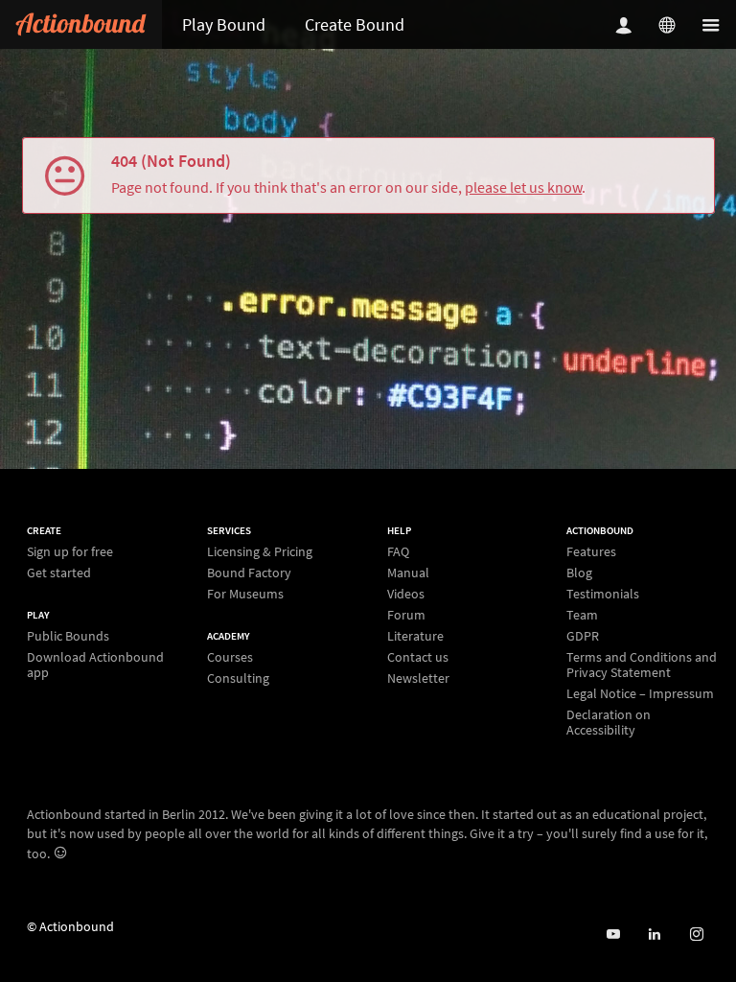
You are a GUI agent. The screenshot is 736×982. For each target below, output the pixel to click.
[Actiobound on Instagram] (696, 934)
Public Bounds (68, 636)
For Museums (245, 593)
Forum (406, 614)
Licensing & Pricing (259, 552)
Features (591, 552)
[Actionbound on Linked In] (654, 934)
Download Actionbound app (95, 664)
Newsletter (418, 677)
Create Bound (354, 24)
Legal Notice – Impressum (640, 693)
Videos (406, 593)
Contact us (417, 657)
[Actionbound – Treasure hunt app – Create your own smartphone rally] (81, 24)
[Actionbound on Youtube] (613, 934)
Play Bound (223, 24)
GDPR (582, 635)
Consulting (238, 677)
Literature (415, 635)
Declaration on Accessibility (608, 721)
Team (582, 614)
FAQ (398, 552)
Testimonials (602, 593)
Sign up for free (70, 552)
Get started (59, 572)
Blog (579, 572)
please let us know (523, 187)
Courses (230, 657)
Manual (408, 572)
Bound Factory (249, 572)
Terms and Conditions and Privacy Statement (641, 664)
